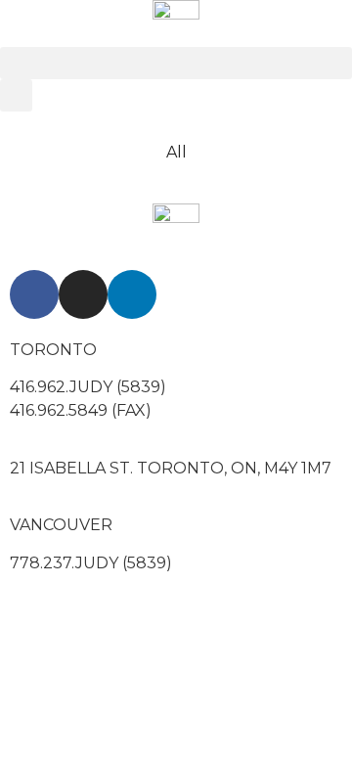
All (176, 152)
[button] (176, 63)
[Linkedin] (132, 294)
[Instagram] (83, 294)
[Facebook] (34, 294)
